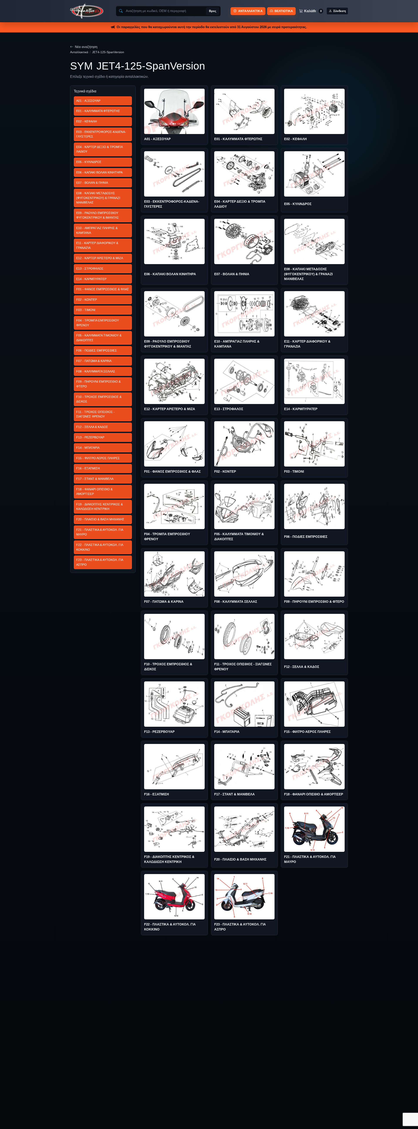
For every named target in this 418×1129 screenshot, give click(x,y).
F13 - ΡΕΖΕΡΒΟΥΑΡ (90, 437)
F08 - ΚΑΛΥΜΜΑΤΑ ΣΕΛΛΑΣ (95, 371)
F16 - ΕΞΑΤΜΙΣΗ (88, 468)
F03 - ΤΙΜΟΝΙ (85, 310)
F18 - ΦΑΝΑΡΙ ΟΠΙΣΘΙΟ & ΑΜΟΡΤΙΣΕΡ (94, 491)
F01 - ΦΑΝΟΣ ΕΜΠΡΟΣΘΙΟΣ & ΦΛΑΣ (102, 289)
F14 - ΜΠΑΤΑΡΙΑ (87, 447)
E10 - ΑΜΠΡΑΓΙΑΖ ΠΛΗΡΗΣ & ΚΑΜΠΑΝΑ (97, 230)
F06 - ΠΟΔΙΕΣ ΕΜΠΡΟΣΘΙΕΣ (96, 350)
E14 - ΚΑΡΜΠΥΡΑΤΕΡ (91, 279)
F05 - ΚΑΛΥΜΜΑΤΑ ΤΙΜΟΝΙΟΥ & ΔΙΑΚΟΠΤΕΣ (98, 338)
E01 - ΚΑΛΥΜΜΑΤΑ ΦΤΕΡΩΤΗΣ (98, 111)
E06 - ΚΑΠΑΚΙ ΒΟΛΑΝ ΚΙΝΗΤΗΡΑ (99, 172)
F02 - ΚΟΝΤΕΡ (86, 299)
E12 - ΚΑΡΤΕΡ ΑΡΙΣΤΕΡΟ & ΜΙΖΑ (99, 258)
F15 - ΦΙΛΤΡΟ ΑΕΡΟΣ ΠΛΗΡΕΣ (98, 458)
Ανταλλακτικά (79, 52)
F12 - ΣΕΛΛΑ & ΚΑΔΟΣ (92, 427)
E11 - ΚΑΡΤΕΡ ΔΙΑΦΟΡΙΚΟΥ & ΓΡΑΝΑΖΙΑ (97, 245)
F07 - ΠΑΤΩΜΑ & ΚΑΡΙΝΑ (93, 361)
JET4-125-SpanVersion (108, 52)
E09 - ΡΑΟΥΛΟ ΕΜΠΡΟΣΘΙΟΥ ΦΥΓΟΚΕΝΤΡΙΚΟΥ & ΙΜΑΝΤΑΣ (97, 215)
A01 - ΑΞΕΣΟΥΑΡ (88, 100)
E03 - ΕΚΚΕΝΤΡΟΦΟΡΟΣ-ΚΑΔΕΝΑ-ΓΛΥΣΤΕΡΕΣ (101, 134)
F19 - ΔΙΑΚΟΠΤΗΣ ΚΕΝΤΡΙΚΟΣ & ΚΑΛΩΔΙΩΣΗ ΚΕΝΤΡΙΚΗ (99, 507)
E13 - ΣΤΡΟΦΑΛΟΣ (89, 268)
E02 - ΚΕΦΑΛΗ (86, 121)
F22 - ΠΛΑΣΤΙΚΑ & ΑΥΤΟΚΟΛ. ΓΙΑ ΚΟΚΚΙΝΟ (99, 547)
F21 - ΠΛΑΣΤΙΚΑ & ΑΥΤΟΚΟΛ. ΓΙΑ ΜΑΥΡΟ (99, 532)
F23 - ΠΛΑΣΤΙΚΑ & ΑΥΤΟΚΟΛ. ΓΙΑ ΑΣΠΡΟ (99, 562)
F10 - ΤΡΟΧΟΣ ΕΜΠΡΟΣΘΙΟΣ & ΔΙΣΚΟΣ (98, 399)
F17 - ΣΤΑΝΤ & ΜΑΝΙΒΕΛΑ (94, 478)
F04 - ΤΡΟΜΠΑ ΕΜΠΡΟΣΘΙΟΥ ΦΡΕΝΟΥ (97, 323)
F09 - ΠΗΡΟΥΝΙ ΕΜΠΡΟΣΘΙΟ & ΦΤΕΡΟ (98, 384)
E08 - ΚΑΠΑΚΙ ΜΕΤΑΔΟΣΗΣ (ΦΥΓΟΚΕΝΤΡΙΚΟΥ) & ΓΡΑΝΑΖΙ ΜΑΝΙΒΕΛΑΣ (98, 197)
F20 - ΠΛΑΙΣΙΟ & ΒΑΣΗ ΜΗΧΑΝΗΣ (100, 519)
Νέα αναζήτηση (86, 47)
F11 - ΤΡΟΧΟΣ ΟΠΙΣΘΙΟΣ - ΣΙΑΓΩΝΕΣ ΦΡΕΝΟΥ (95, 414)
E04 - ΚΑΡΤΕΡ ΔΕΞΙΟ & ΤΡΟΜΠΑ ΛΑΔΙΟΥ (99, 149)
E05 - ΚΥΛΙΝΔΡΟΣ (88, 162)
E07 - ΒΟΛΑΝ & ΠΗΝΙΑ (92, 182)
